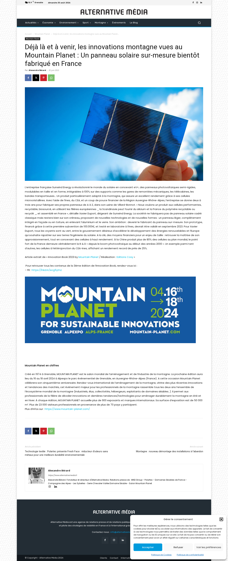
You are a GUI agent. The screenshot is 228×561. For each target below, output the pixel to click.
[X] (36, 77)
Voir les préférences (208, 547)
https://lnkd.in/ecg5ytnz (47, 270)
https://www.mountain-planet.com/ (67, 409)
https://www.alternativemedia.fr (62, 475)
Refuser (178, 547)
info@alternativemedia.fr (123, 532)
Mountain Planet (42, 34)
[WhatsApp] (51, 77)
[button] (221, 519)
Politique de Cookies (161, 554)
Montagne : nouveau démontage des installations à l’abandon (169, 451)
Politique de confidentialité (190, 554)
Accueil (28, 34)
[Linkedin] (201, 3)
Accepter (148, 547)
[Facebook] (193, 3)
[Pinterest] (43, 77)
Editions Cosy (125, 257)
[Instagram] (197, 3)
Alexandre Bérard (37, 70)
